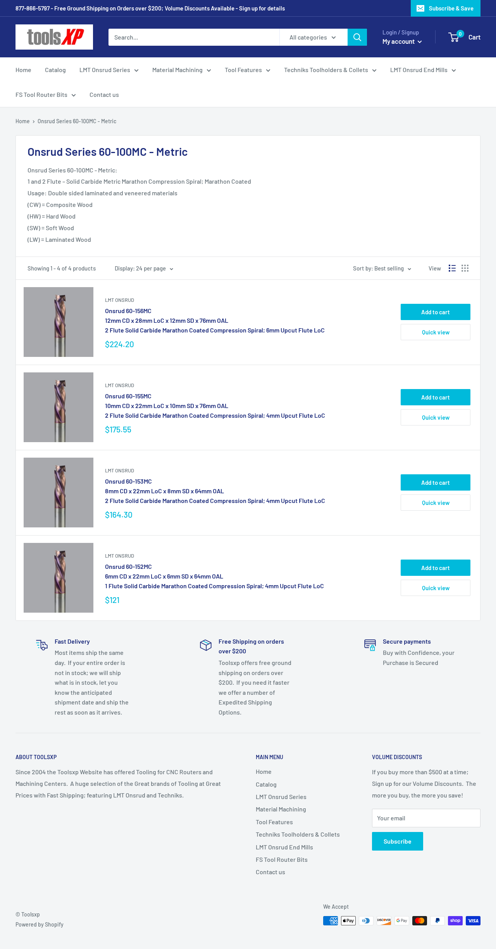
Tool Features (243, 69)
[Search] (357, 37)
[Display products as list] (452, 268)
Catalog (55, 69)
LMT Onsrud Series (104, 69)
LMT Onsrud (119, 300)
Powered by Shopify (40, 924)
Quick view (436, 332)
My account (399, 41)
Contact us (104, 94)
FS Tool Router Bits (41, 94)
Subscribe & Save (451, 8)
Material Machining (177, 69)
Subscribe (398, 841)
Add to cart (435, 311)
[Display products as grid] (465, 268)
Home (23, 69)
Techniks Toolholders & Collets (326, 69)
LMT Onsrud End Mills (419, 69)
